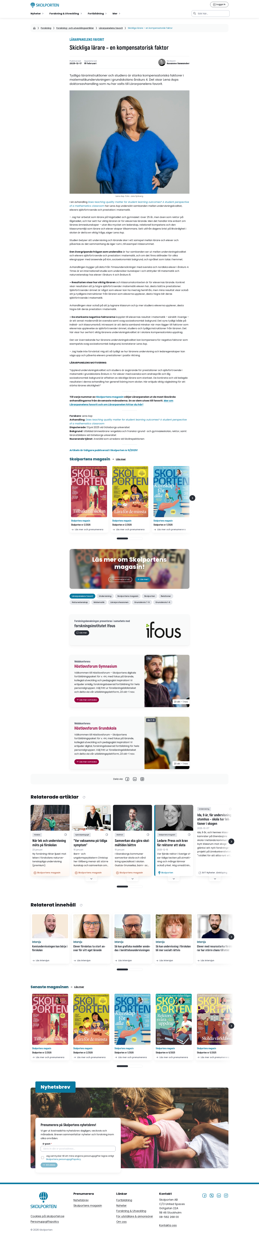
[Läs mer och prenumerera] (89, 491)
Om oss (121, 1222)
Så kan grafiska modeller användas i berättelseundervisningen (132, 948)
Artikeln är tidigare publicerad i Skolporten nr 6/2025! (104, 450)
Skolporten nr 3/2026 (80, 524)
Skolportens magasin (110, 397)
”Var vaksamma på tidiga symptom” (90, 843)
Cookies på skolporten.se (47, 1216)
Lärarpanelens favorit (111, 28)
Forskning (46, 28)
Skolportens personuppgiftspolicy (63, 1159)
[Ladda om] (84, 797)
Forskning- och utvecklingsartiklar (75, 28)
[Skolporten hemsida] (44, 5)
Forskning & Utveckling (131, 1211)
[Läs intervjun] (50, 926)
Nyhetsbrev (81, 1200)
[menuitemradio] (37, 13)
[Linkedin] (134, 779)
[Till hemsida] (43, 1200)
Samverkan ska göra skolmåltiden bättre (132, 843)
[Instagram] (226, 1195)
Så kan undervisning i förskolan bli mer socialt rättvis (173, 948)
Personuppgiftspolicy (45, 1221)
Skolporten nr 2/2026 (122, 524)
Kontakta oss (168, 1225)
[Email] (142, 779)
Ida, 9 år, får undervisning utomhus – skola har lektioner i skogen (214, 819)
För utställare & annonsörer (134, 1216)
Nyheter (121, 1205)
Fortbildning (124, 1200)
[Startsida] (34, 28)
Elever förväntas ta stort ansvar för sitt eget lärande (89, 948)
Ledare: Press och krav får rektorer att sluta (172, 843)
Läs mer (121, 459)
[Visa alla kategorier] (65, 834)
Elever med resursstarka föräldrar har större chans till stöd (215, 948)
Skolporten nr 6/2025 (165, 1052)
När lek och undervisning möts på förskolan (49, 843)
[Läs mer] (50, 818)
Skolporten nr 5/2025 (206, 1052)
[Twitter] (211, 1195)
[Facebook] (127, 779)
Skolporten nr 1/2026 (163, 524)
